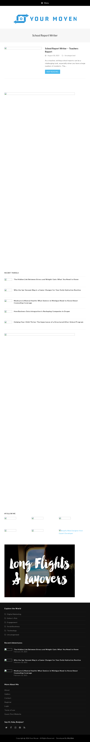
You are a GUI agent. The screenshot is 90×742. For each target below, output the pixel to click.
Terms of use (9, 710)
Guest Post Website (12, 714)
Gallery (7, 694)
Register (7, 702)
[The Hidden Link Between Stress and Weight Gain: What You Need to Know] (10, 523)
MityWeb (70, 738)
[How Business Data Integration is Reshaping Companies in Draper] (10, 535)
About (7, 690)
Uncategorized (70, 55)
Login (6, 706)
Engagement (12, 622)
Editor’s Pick (12, 618)
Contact (7, 698)
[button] (45, 3)
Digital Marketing (14, 614)
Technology (12, 631)
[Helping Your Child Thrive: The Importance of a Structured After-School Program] (37, 535)
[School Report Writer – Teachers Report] (23, 61)
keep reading (52, 72)
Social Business (13, 626)
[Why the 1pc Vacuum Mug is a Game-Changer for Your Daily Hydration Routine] (37, 523)
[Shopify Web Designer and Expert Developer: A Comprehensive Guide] (72, 532)
